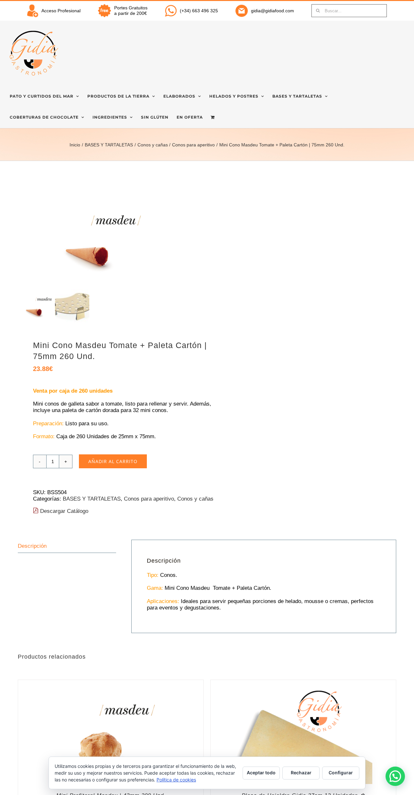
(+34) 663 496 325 (199, 10)
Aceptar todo (261, 772)
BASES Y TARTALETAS (92, 499)
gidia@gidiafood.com (272, 10)
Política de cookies (176, 779)
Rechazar (301, 772)
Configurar (341, 772)
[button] (395, 776)
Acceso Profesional (61, 10)
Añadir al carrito (112, 461)
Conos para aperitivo (149, 499)
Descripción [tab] (32, 546)
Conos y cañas (195, 499)
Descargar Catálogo (63, 511)
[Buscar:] (349, 10)
